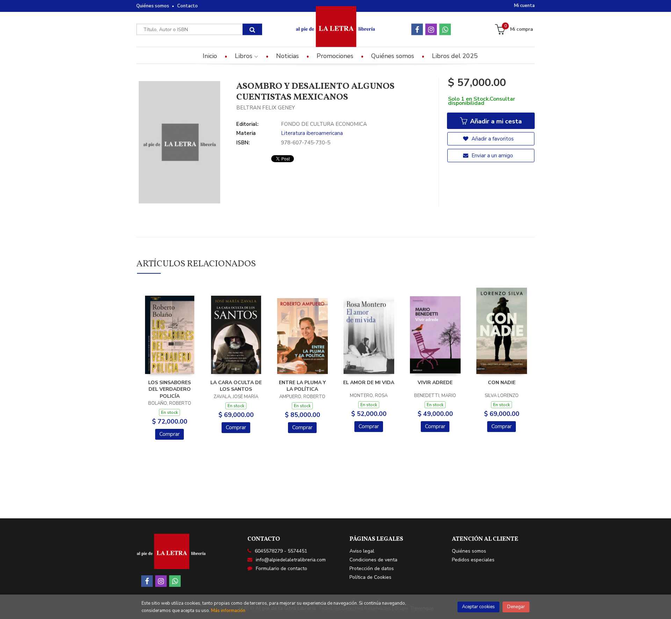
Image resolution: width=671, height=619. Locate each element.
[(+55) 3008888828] (445, 29)
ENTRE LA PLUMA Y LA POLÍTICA (302, 386)
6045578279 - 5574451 (281, 551)
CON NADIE (501, 382)
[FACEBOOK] (417, 29)
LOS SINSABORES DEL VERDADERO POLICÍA (169, 389)
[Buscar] (252, 29)
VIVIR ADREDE (435, 382)
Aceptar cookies (478, 607)
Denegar (516, 607)
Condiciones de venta (373, 559)
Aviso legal (361, 551)
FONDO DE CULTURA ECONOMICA (324, 124)
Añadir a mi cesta (495, 121)
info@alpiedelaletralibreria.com (291, 559)
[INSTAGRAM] (431, 29)
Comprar (169, 434)
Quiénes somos (152, 6)
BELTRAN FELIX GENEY (265, 107)
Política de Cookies (370, 577)
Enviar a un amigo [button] (491, 155)
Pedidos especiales (473, 559)
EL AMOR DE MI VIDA (368, 382)
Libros (244, 56)
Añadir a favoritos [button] (492, 138)
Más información (228, 610)
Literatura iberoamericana (312, 133)
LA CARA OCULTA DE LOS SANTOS (236, 386)
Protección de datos (371, 568)
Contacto (187, 6)
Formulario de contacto (281, 568)
